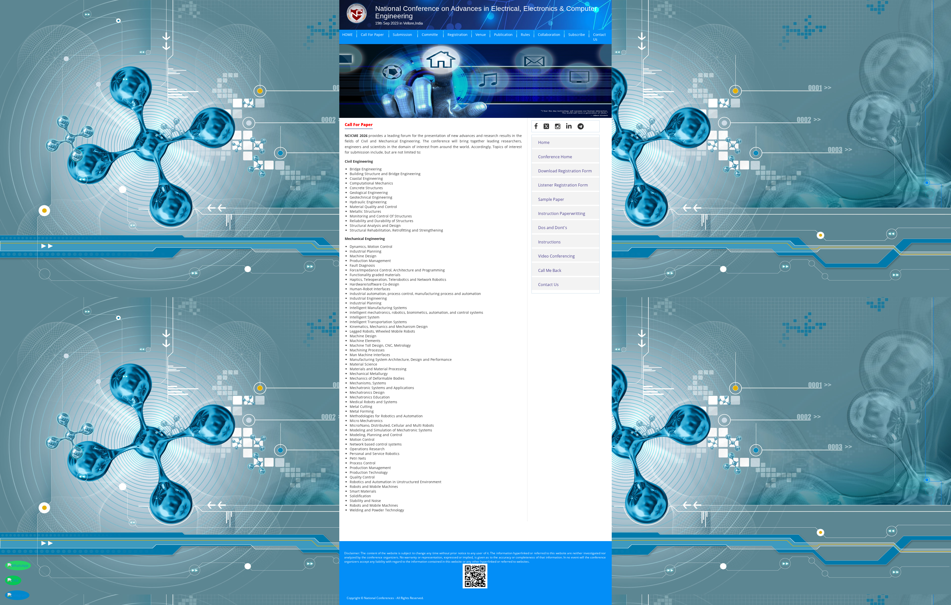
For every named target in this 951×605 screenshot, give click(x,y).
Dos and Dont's (552, 227)
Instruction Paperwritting (561, 213)
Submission (402, 34)
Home (544, 142)
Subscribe (576, 34)
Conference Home (555, 156)
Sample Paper (551, 199)
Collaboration (549, 34)
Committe (430, 34)
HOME (347, 34)
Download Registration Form (565, 171)
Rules (525, 34)
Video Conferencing (556, 256)
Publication (503, 34)
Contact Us (599, 37)
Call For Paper (372, 34)
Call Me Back (549, 270)
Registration (458, 34)
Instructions (549, 242)
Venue (481, 34)
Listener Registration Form (563, 185)
